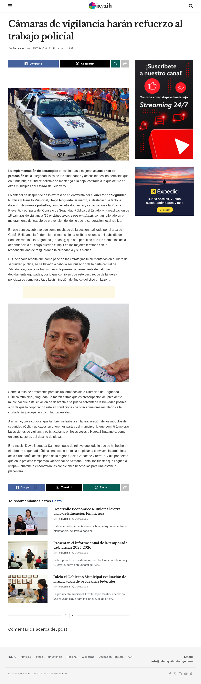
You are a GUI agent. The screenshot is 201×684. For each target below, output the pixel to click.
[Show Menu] (10, 6)
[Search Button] (191, 6)
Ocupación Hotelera (111, 656)
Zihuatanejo (55, 656)
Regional (72, 656)
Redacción (19, 48)
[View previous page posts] (65, 615)
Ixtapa (39, 656)
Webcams (88, 656)
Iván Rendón (61, 673)
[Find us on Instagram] (180, 673)
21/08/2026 (81, 518)
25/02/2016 (40, 48)
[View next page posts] (72, 615)
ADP (130, 656)
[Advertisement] (69, 80)
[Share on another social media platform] (125, 63)
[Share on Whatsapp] (115, 63)
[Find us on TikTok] (191, 674)
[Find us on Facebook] (170, 673)
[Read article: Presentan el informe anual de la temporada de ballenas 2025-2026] (28, 555)
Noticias (58, 48)
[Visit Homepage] (100, 6)
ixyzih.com (24, 673)
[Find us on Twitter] (174, 673)
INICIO (12, 656)
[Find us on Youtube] (185, 673)
